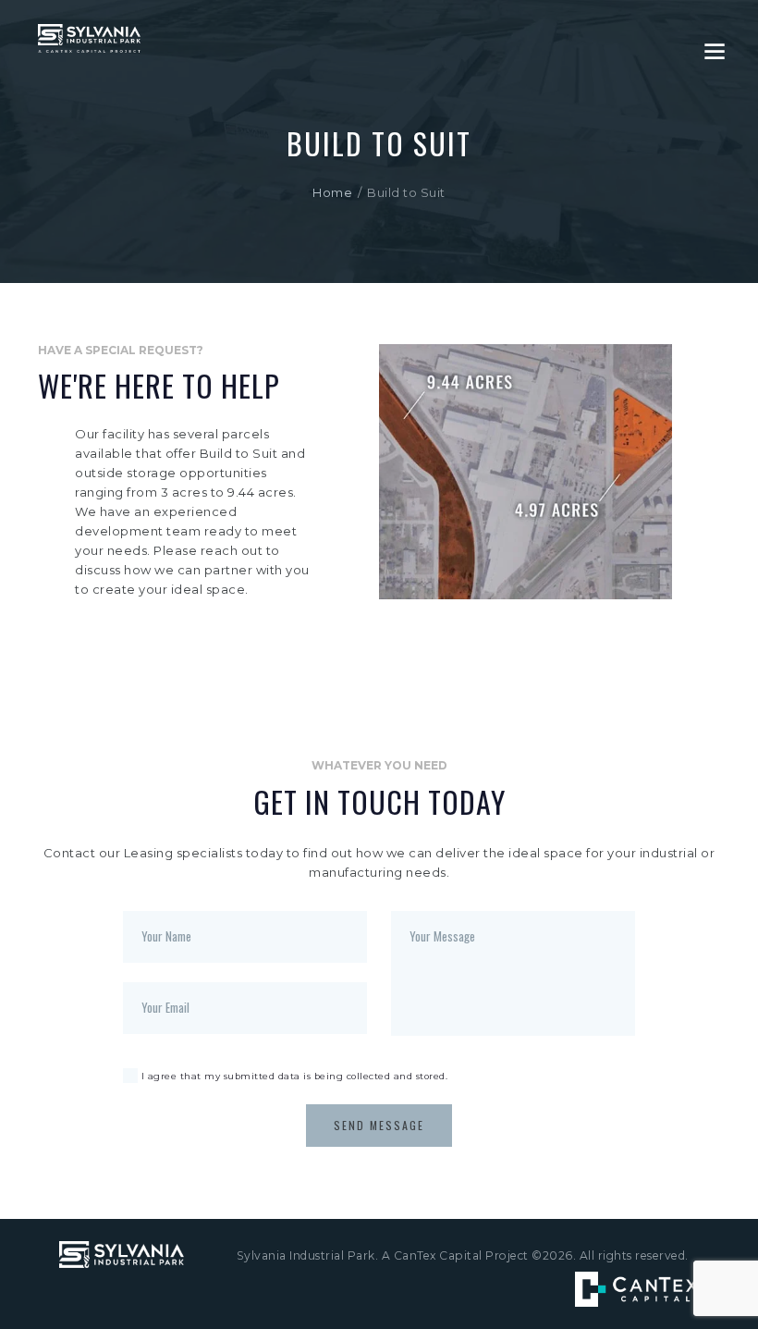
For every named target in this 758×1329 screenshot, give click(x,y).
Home (332, 192)
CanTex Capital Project (461, 1255)
